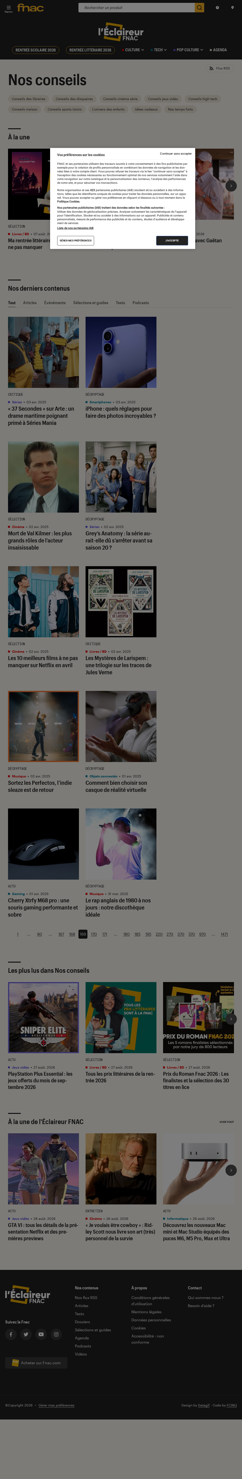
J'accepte (172, 240)
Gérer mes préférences (76, 240)
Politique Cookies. (68, 201)
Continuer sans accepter (176, 153)
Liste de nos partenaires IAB (75, 228)
